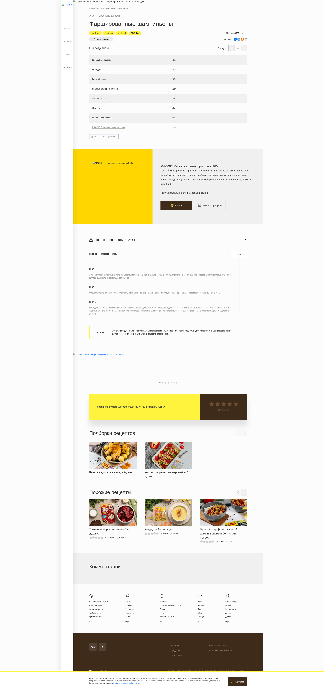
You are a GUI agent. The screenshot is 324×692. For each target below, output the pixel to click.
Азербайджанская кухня (98, 601)
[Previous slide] (238, 433)
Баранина (163, 601)
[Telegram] (238, 39)
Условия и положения (221, 650)
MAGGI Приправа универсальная (108, 127)
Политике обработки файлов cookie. (126, 683)
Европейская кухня (110, 15)
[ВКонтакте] (235, 39)
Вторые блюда (231, 601)
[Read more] (113, 457)
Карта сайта (176, 656)
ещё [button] (90, 621)
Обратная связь (218, 645)
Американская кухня (97, 609)
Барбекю (128, 605)
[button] (160, 383)
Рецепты (67, 28)
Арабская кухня (95, 613)
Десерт (228, 613)
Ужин (92, 15)
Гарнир (228, 605)
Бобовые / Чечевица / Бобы (170, 605)
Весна (127, 617)
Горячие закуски (231, 609)
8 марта (128, 601)
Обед (200, 613)
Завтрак (201, 605)
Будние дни (129, 609)
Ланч (199, 609)
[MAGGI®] (67, 8)
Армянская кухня (95, 617)
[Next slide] (244, 433)
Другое (228, 617)
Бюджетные (130, 613)
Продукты (67, 41)
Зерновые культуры (167, 617)
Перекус (201, 617)
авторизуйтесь (130, 407)
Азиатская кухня (95, 605)
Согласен (239, 682)
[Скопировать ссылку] (245, 39)
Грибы (162, 613)
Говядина (163, 609)
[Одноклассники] (242, 39)
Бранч (200, 601)
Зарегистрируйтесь (107, 407)
